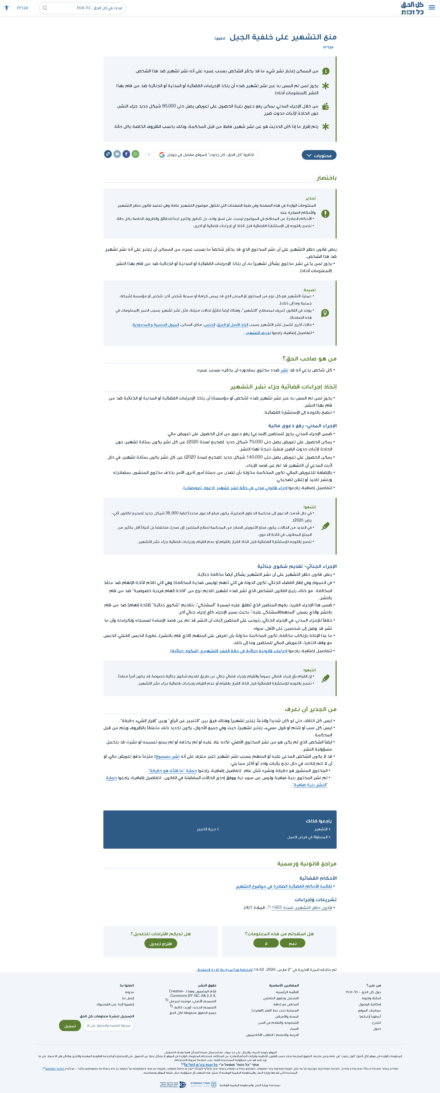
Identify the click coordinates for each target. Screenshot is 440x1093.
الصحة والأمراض (287, 1016)
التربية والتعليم (287, 1035)
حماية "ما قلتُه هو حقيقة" (172, 770)
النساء (294, 1029)
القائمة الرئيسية (287, 992)
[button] (432, 8)
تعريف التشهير (258, 332)
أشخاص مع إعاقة (286, 1004)
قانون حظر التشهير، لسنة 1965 (302, 907)
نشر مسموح (168, 756)
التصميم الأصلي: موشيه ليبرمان (192, 1001)
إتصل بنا (128, 998)
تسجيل (70, 1025)
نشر (284, 370)
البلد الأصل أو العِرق (232, 325)
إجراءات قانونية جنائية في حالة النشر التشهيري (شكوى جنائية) (228, 650)
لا (266, 943)
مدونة (129, 992)
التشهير (320, 829)
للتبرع (376, 1022)
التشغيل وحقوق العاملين (281, 998)
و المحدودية (143, 325)
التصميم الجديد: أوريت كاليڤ (195, 1007)
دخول (377, 1029)
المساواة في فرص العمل (307, 837)
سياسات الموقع (369, 1010)
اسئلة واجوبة (371, 998)
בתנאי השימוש (55, 1069)
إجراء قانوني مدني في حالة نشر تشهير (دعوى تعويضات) (235, 487)
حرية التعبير (206, 829)
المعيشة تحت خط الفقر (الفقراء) (275, 1010)
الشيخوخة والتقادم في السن (278, 1022)
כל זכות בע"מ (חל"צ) (201, 1064)
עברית (22, 8)
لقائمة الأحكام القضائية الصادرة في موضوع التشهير (284, 886)
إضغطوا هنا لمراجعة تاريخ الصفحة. (224, 970)
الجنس (209, 325)
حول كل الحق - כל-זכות (363, 992)
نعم (293, 943)
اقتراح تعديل (160, 943)
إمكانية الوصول (370, 1004)
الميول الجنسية (166, 325)
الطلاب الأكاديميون (259, 1035)
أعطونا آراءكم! (370, 1016)
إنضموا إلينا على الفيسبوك (115, 1004)
